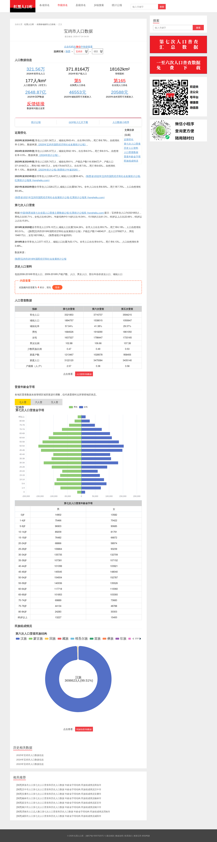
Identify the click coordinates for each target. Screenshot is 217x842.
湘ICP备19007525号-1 (95, 835)
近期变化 (128, 139)
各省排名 (44, 5)
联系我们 (128, 835)
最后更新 (110, 835)
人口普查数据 (131, 152)
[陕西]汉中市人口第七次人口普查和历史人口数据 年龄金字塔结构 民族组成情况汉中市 (58, 789)
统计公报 (117, 5)
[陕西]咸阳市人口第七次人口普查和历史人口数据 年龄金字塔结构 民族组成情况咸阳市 (58, 815)
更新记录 (137, 835)
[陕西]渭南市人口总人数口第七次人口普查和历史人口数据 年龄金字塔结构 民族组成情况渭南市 (63, 811)
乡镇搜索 (99, 5)
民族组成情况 (131, 160)
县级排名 (81, 5)
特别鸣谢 (146, 835)
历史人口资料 (131, 147)
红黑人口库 (22, 6)
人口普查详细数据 (84, 374)
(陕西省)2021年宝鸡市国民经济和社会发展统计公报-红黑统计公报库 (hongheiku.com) (60, 197)
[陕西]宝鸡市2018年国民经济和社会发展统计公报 (40, 258)
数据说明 (119, 835)
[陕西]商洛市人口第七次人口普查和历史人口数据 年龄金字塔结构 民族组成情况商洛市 (58, 784)
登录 (57, 287)
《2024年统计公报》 (49, 155)
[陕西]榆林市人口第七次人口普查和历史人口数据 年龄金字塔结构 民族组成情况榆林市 (58, 798)
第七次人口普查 (132, 143)
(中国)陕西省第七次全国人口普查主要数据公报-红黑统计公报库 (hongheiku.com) (62, 212)
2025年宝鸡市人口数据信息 (30, 755)
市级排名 (63, 5)
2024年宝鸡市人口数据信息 (30, 759)
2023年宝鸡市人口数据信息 (30, 764)
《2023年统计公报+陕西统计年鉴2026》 (58, 169)
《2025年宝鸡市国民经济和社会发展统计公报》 (62, 144)
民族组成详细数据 (84, 729)
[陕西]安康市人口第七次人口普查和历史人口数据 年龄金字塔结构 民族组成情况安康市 (58, 793)
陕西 (68, 51)
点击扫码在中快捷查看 (78, 46)
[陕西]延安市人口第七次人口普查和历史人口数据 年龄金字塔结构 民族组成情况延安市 (58, 802)
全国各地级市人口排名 (46, 24)
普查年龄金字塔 (132, 156)
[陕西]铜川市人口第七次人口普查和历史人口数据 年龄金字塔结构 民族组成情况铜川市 (58, 807)
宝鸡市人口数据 (78, 31)
